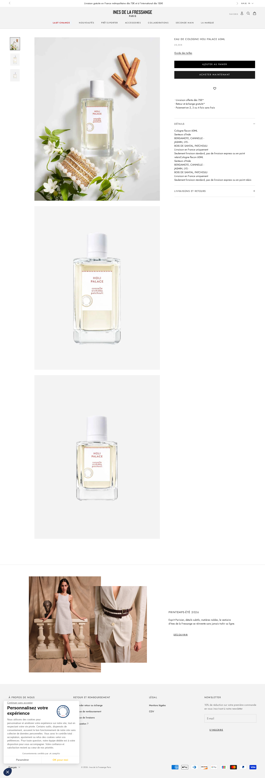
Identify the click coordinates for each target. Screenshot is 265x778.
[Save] (215, 88)
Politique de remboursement (87, 711)
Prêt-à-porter (109, 22)
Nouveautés (86, 22)
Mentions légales (157, 705)
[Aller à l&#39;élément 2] (15, 59)
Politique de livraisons (84, 717)
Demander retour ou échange (88, 705)
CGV (151, 711)
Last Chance (61, 22)
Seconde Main (185, 22)
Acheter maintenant (214, 74)
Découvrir (181, 634)
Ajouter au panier (214, 64)
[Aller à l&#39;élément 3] (15, 75)
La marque (207, 22)
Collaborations (158, 22)
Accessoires (133, 22)
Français (13, 767)
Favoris (231, 14)
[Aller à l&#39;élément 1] (15, 43)
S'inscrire (216, 730)
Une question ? (80, 723)
